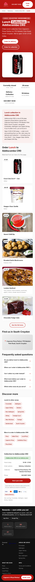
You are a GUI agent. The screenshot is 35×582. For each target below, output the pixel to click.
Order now (28, 4)
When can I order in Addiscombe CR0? (16, 367)
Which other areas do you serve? (15, 386)
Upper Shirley (9, 407)
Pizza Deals (9, 444)
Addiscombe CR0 (19, 11)
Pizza (7, 436)
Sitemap (21, 568)
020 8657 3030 (16, 4)
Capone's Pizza (10, 440)
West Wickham (10, 419)
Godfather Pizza (22, 440)
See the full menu (17, 325)
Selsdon (19, 407)
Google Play (15, 518)
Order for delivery (10, 41)
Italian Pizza (15, 436)
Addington (18, 403)
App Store (6, 518)
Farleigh (19, 419)
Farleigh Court (17, 415)
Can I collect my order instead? (14, 373)
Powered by (4, 543)
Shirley (7, 415)
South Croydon (20, 423)
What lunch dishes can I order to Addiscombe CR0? (14, 380)
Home (3, 11)
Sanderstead (9, 423)
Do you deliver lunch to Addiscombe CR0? (16, 361)
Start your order (17, 481)
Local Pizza (25, 436)
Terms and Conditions (25, 566)
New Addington (10, 411)
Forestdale (9, 403)
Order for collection (10, 47)
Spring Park (21, 411)
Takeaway (10, 11)
